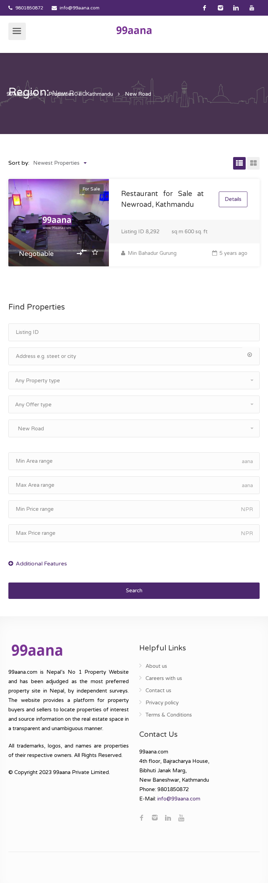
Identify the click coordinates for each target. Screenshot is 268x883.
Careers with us (164, 678)
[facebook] (205, 8)
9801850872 (29, 8)
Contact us (158, 690)
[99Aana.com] (134, 30)
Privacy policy (162, 703)
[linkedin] (236, 8)
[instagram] (220, 8)
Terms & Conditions (169, 715)
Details (233, 199)
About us (156, 666)
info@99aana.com (79, 8)
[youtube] (252, 8)
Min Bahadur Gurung (151, 253)
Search (134, 590)
